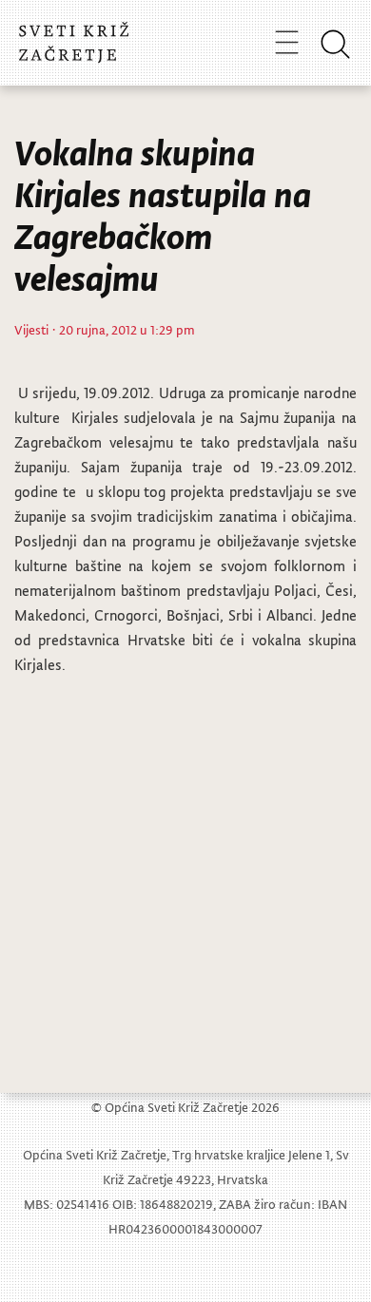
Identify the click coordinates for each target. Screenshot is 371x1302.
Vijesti (31, 329)
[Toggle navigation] (287, 42)
